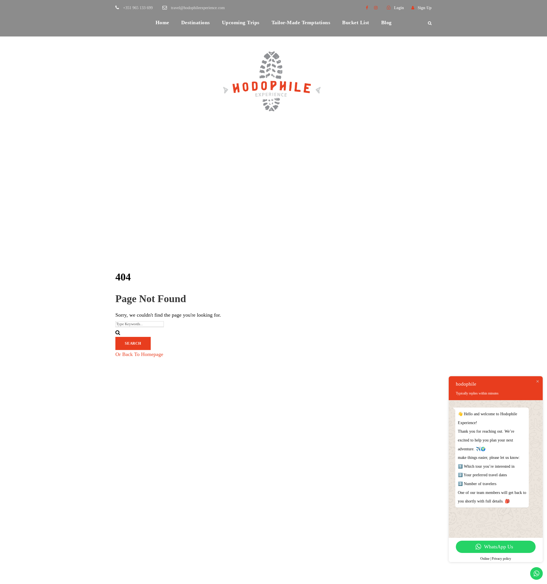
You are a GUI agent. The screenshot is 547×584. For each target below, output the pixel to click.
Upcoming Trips (241, 22)
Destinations (195, 22)
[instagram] (375, 8)
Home (162, 22)
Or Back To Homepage (139, 354)
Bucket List (355, 22)
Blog (386, 22)
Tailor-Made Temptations (301, 22)
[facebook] (367, 8)
